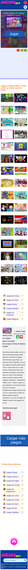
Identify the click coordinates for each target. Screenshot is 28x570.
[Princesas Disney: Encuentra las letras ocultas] (7, 123)
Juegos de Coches (13, 485)
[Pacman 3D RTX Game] (7, 220)
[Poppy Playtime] (20, 220)
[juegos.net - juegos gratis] (11, 555)
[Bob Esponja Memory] (20, 147)
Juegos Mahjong (12, 319)
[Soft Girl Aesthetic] (20, 208)
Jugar (14, 34)
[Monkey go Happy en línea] (7, 172)
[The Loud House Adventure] (20, 245)
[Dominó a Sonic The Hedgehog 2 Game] (20, 159)
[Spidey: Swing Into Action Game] (20, 232)
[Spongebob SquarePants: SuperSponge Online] (20, 196)
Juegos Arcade (11, 472)
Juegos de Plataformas (10, 490)
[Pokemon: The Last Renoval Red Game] (7, 147)
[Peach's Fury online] (7, 99)
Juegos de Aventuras (10, 314)
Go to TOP (14, 541)
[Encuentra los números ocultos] (20, 269)
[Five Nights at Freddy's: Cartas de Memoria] (20, 281)
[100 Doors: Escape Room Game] (7, 159)
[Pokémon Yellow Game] (7, 184)
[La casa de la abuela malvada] (7, 257)
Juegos (23, 564)
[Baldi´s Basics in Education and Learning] (7, 111)
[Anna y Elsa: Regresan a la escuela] (20, 184)
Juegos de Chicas (12, 296)
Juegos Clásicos (12, 477)
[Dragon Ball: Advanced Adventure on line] (20, 111)
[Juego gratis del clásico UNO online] (20, 172)
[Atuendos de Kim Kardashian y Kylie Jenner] (20, 135)
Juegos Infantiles (12, 308)
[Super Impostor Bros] (7, 196)
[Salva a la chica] (7, 208)
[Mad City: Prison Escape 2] (7, 269)
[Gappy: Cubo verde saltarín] (7, 245)
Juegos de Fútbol (12, 481)
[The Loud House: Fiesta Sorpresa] (20, 123)
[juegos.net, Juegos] (10, 2)
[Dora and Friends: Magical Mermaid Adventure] (20, 257)
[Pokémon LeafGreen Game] (7, 232)
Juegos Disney (11, 304)
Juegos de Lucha (12, 496)
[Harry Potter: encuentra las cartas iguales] (7, 281)
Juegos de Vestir (12, 300)
